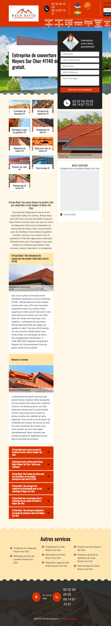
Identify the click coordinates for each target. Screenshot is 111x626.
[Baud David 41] (24, 13)
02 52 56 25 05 (59, 5)
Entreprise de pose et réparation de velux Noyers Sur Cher (87, 558)
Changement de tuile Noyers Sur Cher (55, 548)
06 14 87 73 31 (59, 12)
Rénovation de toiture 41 (88, 23)
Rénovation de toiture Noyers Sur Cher (55, 556)
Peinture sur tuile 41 (107, 23)
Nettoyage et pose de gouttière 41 (69, 23)
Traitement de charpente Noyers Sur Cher (25, 550)
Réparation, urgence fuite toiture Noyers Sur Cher (57, 564)
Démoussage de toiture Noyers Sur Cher (88, 567)
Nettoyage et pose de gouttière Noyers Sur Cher (24, 559)
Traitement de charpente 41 (49, 23)
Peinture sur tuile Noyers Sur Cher (89, 548)
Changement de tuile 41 (78, 23)
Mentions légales (68, 618)
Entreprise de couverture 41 (59, 23)
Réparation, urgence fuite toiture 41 (98, 23)
